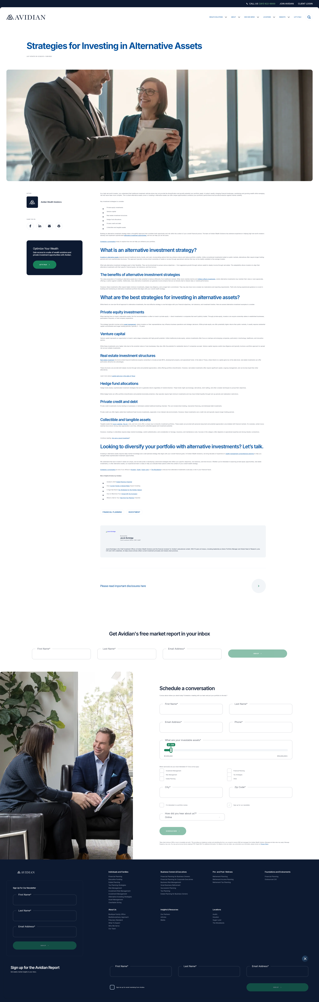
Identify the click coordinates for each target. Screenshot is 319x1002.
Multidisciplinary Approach (118, 917)
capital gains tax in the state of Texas (123, 376)
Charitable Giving (114, 902)
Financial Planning (112, 512)
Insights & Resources (169, 909)
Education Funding (115, 879)
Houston (133, 469)
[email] (49, 226)
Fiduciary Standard (115, 920)
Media (163, 920)
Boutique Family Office (116, 914)
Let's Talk (297, 17)
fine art (125, 424)
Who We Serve (249, 17)
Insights (282, 17)
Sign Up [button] (276, 987)
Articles (163, 917)
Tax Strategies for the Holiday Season (130, 490)
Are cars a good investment (120, 438)
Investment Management (117, 894)
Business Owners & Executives (174, 872)
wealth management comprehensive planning (240, 454)
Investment (134, 512)
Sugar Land (145, 469)
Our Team (112, 929)
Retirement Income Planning (223, 879)
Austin (139, 469)
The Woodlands (156, 469)
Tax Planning (165, 891)
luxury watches (117, 424)
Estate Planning (114, 882)
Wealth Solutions (216, 17)
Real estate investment (107, 360)
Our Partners (165, 914)
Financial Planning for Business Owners (175, 876)
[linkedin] (40, 226)
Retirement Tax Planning (222, 882)
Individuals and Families (118, 872)
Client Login (305, 4)
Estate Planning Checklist (124, 482)
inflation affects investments (206, 279)
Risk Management (115, 888)
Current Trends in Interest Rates (120, 486)
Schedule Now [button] (171, 831)
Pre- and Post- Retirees (223, 872)
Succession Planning (168, 888)
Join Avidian (287, 4)
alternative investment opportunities (135, 235)
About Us (112, 909)
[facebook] (30, 226)
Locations (267, 17)
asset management (130, 324)
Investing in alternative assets (109, 257)
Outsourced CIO (271, 879)
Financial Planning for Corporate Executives (177, 879)
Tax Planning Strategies (117, 885)
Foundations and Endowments (277, 872)
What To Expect (114, 923)
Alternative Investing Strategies (120, 897)
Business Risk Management (171, 882)
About (233, 17)
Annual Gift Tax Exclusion (129, 494)
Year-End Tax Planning (127, 498)
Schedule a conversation (108, 241)
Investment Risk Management (119, 891)
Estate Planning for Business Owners (174, 894)
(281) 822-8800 (267, 3)
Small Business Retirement (170, 885)
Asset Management (115, 900)
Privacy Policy (264, 844)
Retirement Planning (220, 876)
